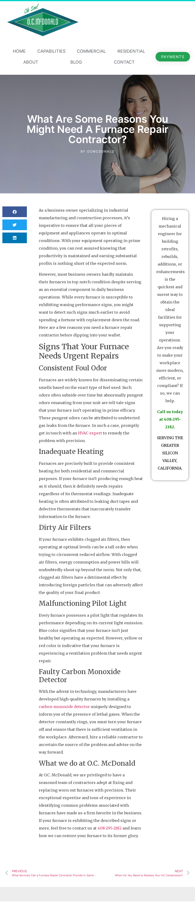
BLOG (76, 62)
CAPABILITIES (51, 51)
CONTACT (124, 62)
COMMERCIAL (91, 51)
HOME (19, 51)
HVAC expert (90, 433)
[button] (14, 211)
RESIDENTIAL (131, 51)
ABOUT (30, 62)
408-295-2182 (110, 828)
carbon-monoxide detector (64, 706)
